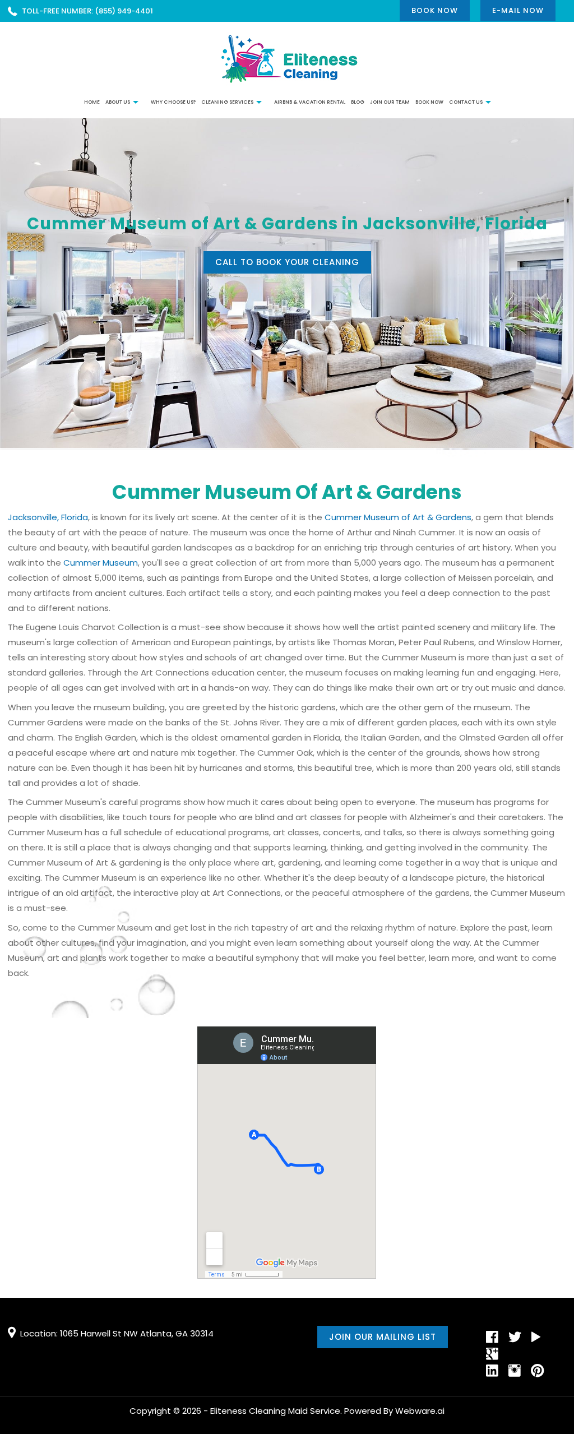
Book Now (434, 10)
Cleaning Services (227, 102)
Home (92, 102)
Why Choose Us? (173, 102)
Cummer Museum (100, 562)
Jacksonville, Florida (48, 517)
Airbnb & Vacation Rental (309, 102)
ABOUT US (117, 102)
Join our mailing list (382, 1337)
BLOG (357, 102)
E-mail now (518, 10)
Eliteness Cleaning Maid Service (275, 1411)
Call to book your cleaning (287, 262)
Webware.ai (420, 1411)
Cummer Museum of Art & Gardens (398, 517)
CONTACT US (466, 102)
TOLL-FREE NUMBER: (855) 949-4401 (87, 11)
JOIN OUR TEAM (390, 102)
